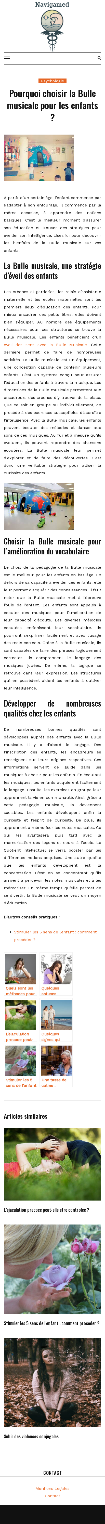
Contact (52, 1495)
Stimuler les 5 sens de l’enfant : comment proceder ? (51, 1323)
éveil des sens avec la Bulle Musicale (45, 344)
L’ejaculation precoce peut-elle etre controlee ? (46, 1209)
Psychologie (52, 81)
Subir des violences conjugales (31, 1436)
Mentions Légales (52, 1488)
